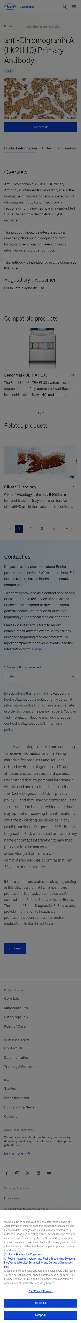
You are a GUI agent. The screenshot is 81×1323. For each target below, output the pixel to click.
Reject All (40, 1303)
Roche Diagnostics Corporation (26, 1254)
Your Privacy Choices (40, 1291)
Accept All (40, 1315)
